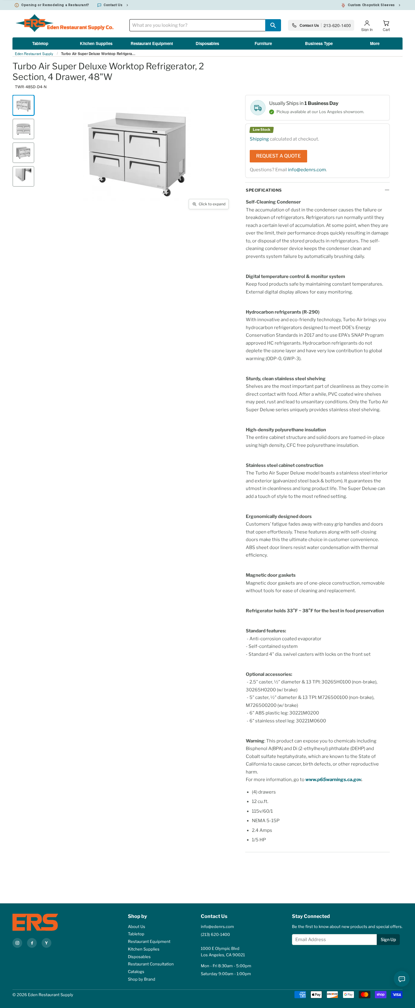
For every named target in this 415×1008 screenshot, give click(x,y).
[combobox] (197, 25)
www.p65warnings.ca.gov (333, 779)
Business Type (319, 43)
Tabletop (40, 43)
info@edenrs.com (307, 169)
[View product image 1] (23, 105)
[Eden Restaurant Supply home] (45, 922)
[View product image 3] (23, 152)
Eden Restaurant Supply (34, 54)
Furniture (263, 43)
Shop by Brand (141, 979)
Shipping (259, 139)
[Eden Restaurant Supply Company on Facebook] (32, 943)
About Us (136, 926)
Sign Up (388, 939)
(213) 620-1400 (215, 934)
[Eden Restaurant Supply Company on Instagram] (17, 943)
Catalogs (136, 971)
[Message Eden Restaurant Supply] (402, 979)
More (374, 43)
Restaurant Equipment (152, 43)
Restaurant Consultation (151, 963)
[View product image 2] (23, 129)
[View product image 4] (23, 176)
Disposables (207, 43)
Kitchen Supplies (96, 43)
